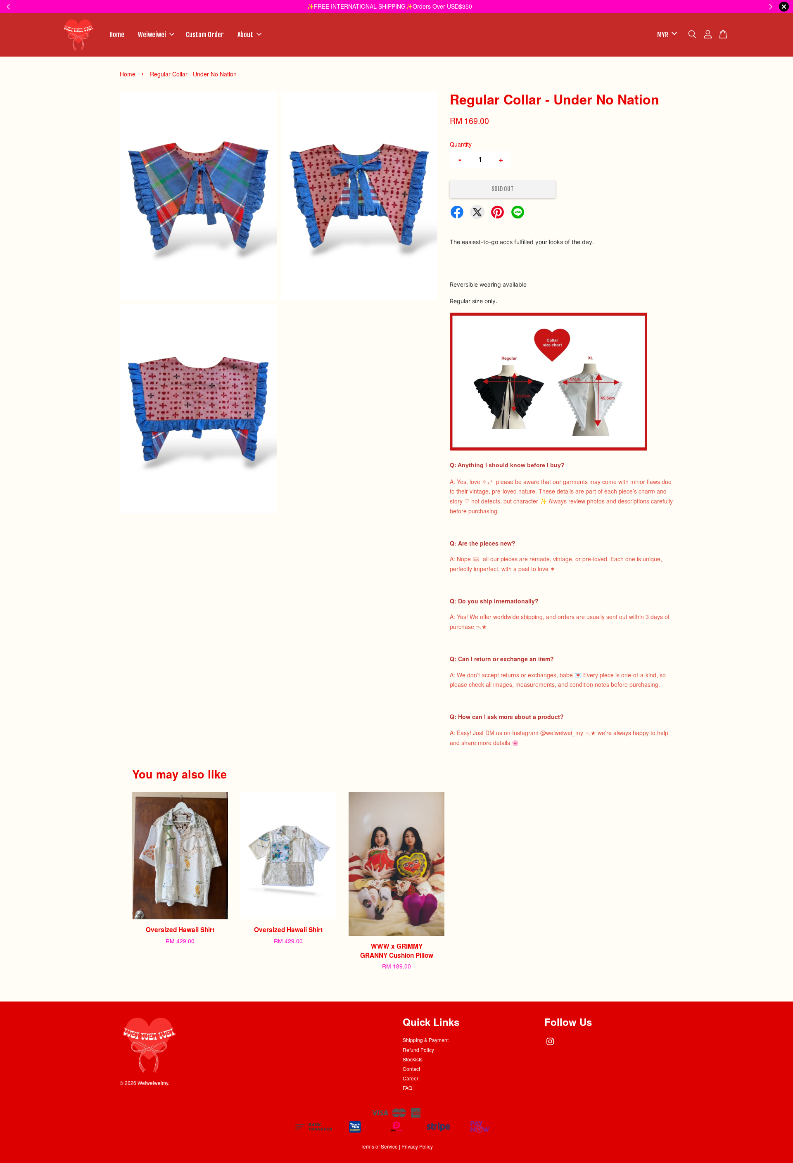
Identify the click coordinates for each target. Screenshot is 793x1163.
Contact (411, 1068)
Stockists (413, 1059)
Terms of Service (379, 1146)
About (245, 35)
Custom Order (205, 35)
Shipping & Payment (426, 1039)
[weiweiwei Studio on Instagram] (550, 1045)
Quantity (461, 144)
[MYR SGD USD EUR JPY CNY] (665, 34)
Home (116, 35)
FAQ (407, 1087)
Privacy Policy (417, 1146)
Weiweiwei (152, 35)
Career (410, 1078)
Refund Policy (418, 1049)
